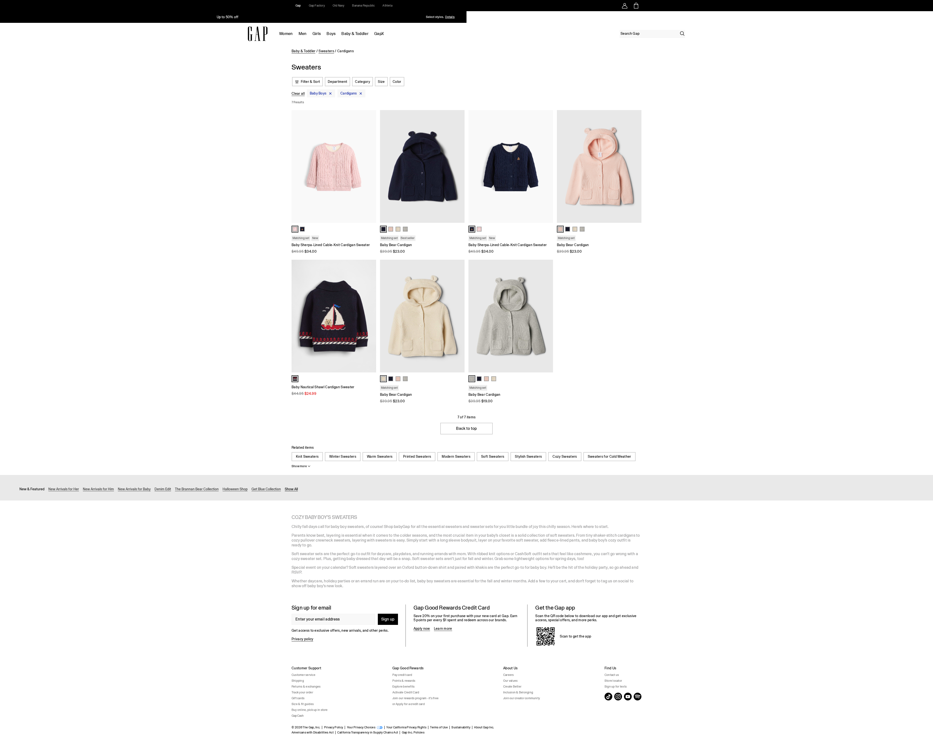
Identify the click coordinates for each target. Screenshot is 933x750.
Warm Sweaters (379, 456)
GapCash (298, 715)
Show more (299, 466)
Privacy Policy (333, 727)
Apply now (422, 628)
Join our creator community (521, 698)
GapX (379, 33)
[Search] (682, 33)
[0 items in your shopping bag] (636, 5)
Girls (316, 33)
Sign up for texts (616, 686)
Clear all (298, 93)
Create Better (512, 686)
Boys (331, 33)
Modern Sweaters (456, 456)
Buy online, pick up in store (310, 710)
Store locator (613, 680)
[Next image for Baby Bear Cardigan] (459, 166)
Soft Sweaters (492, 456)
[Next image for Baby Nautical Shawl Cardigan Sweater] (370, 316)
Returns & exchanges (306, 686)
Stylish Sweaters (528, 456)
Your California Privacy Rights (406, 727)
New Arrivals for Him (98, 489)
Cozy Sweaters (565, 456)
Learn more (443, 628)
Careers (508, 675)
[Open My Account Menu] (624, 5)
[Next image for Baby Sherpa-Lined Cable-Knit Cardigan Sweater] (370, 166)
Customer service (303, 675)
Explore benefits (403, 686)
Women (286, 33)
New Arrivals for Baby (134, 489)
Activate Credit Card (405, 692)
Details (450, 17)
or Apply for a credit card (408, 704)
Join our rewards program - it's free (415, 698)
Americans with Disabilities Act (313, 732)
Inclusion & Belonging (518, 692)
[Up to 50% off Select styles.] (228, 17)
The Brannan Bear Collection (197, 489)
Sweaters (326, 51)
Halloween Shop (235, 489)
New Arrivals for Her (63, 489)
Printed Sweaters (417, 456)
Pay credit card (402, 675)
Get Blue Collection (266, 489)
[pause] (927, 17)
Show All (291, 489)
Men (303, 33)
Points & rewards (403, 680)
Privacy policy (302, 639)
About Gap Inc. (484, 727)
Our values (510, 680)
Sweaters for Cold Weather (609, 456)
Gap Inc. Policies (413, 732)
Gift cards (298, 698)
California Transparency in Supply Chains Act (367, 732)
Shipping (298, 680)
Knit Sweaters (307, 456)
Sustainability (460, 727)
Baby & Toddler (354, 33)
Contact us (612, 675)
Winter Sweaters (342, 456)
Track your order (302, 692)
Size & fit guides (303, 704)
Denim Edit (163, 489)
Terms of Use (439, 727)
